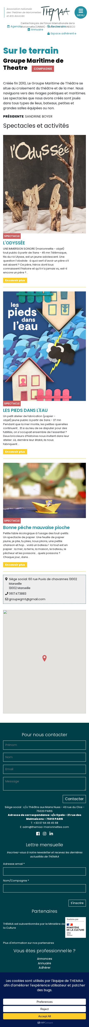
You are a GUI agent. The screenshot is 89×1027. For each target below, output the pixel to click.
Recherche (58, 26)
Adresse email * (14, 864)
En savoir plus (15, 280)
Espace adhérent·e (63, 33)
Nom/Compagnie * (16, 880)
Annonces (44, 959)
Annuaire (37, 29)
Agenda (16, 26)
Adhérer (45, 968)
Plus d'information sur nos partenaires (28, 943)
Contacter (74, 798)
